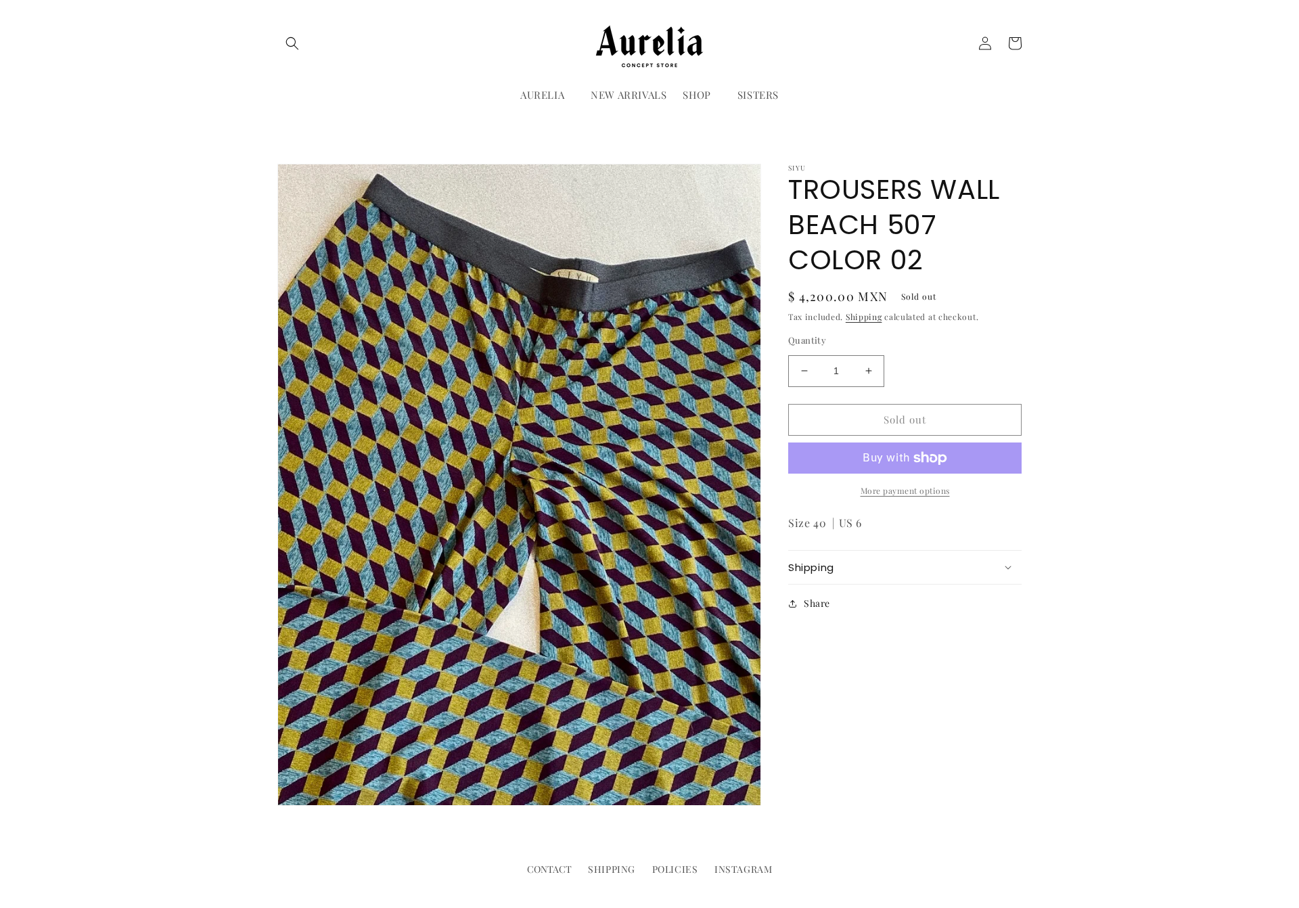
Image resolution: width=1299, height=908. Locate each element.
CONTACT (549, 869)
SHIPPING (611, 869)
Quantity (807, 340)
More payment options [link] (905, 490)
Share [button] (817, 603)
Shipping (864, 316)
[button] (292, 43)
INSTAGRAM (743, 869)
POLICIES (675, 869)
